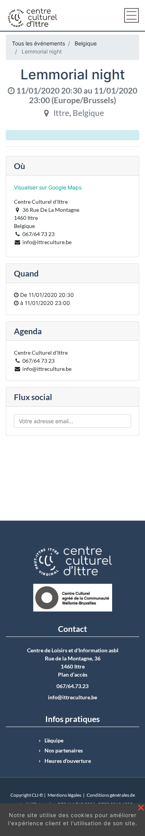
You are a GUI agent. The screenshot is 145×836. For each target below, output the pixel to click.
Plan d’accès (72, 675)
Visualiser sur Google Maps (48, 187)
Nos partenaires (63, 750)
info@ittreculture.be (72, 697)
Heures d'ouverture (67, 761)
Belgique (86, 43)
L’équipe (53, 740)
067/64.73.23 (72, 686)
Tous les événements (38, 43)
